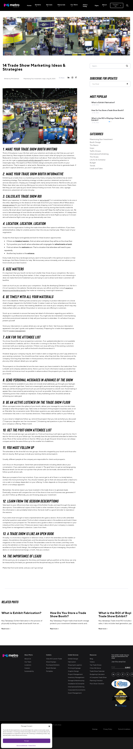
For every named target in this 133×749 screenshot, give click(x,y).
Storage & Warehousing (76, 680)
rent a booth (44, 200)
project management (17, 331)
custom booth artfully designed (29, 160)
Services (49, 5)
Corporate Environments (76, 690)
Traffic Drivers (95, 151)
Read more (5, 629)
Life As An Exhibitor (98, 160)
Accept (26, 741)
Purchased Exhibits (52, 665)
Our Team (27, 662)
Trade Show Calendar (97, 671)
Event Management (75, 693)
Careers (27, 668)
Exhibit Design (73, 659)
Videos (92, 662)
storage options (9, 205)
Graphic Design (73, 671)
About (104, 5)
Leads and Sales (96, 168)
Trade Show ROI (31, 196)
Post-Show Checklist (97, 684)
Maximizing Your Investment (101, 139)
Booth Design (95, 142)
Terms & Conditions (124, 729)
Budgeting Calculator (97, 674)
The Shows (94, 157)
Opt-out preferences (22, 745)
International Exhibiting (99, 154)
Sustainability (29, 671)
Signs (97, 5)
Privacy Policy (32, 745)
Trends (92, 165)
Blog (91, 659)
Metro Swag (85, 5)
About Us (27, 659)
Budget (93, 163)
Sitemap (94, 729)
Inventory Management (76, 677)
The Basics (94, 145)
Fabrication (72, 662)
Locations (27, 665)
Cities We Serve (95, 668)
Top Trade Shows (95, 665)
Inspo (92, 148)
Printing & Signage (74, 668)
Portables (49, 671)
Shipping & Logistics (75, 665)
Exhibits (38, 5)
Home (29, 5)
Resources (61, 5)
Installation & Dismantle (76, 684)
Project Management (75, 674)
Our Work (74, 5)
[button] (49, 726)
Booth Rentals (51, 668)
